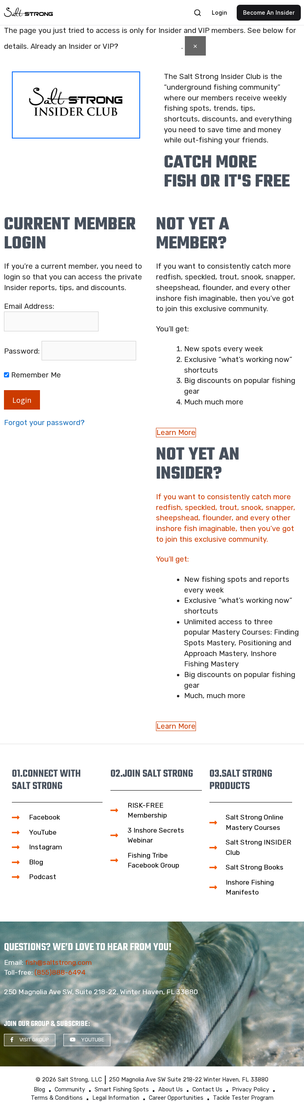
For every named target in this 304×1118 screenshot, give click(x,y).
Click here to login (150, 46)
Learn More (176, 432)
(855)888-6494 (60, 972)
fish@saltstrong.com (58, 962)
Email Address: (29, 306)
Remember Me (35, 375)
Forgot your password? (44, 422)
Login (22, 400)
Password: (22, 351)
